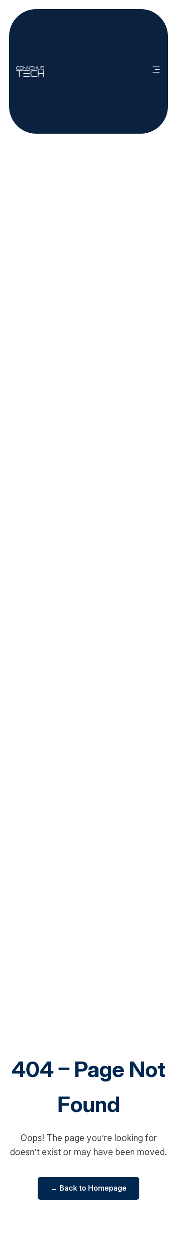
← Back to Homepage (88, 1187)
